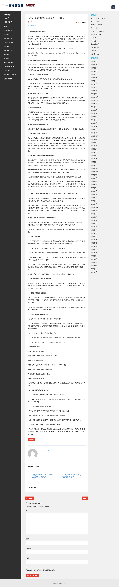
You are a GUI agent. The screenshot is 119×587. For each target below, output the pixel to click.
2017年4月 (94, 81)
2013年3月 (94, 233)
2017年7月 (94, 71)
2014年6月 (94, 188)
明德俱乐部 (7, 34)
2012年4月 (94, 269)
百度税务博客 (95, 54)
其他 (5, 26)
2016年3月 (94, 123)
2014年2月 (94, 201)
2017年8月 (94, 68)
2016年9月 (94, 104)
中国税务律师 (8, 22)
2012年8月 (94, 256)
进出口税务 (7, 70)
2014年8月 (94, 181)
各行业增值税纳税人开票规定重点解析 (42, 475)
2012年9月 (94, 253)
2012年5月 (94, 266)
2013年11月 (94, 210)
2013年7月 (94, 223)
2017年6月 (94, 74)
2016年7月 (94, 110)
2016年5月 (94, 116)
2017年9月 (94, 65)
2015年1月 (94, 165)
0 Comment (82, 22)
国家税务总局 (95, 44)
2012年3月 (94, 272)
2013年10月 (94, 214)
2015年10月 (94, 136)
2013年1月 (94, 240)
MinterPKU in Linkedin (97, 31)
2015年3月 (94, 159)
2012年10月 (94, 249)
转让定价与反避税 (9, 66)
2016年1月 (94, 126)
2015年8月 (94, 142)
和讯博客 (93, 41)
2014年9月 (94, 178)
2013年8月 (94, 220)
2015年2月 (94, 162)
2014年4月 (94, 194)
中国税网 (93, 38)
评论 (27, 511)
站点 (27, 558)
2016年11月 (94, 97)
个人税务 (6, 18)
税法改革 (6, 58)
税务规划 (31, 439)
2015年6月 (94, 149)
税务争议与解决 (8, 42)
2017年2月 (94, 87)
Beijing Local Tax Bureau (98, 18)
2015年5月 (94, 152)
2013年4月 (94, 230)
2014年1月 (94, 204)
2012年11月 (94, 246)
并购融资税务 (8, 30)
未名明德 (93, 51)
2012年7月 (94, 259)
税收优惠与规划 (8, 50)
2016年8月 (94, 107)
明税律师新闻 (8, 38)
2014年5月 (94, 191)
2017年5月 (94, 78)
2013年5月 (94, 227)
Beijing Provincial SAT (97, 21)
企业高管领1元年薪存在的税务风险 (71, 475)
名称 (27, 539)
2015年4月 (94, 155)
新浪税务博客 (95, 47)
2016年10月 (94, 100)
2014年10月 (94, 175)
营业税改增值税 (8, 62)
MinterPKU (94, 28)
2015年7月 (94, 146)
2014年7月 (94, 185)
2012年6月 (94, 262)
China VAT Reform (96, 25)
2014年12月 (94, 168)
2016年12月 (94, 94)
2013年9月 (94, 217)
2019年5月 (94, 61)
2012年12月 (94, 243)
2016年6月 (94, 113)
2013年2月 (94, 236)
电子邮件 (29, 548)
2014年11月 (94, 172)
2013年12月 (94, 207)
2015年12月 (94, 129)
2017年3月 (94, 84)
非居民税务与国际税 (10, 75)
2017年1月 (94, 91)
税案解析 (6, 54)
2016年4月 (94, 120)
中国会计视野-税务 (97, 34)
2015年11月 (94, 133)
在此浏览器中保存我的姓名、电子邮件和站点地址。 (41, 570)
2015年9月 (94, 139)
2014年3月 (94, 197)
